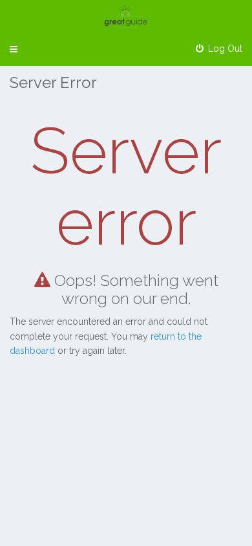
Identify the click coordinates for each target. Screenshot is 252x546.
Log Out (223, 48)
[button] (13, 49)
